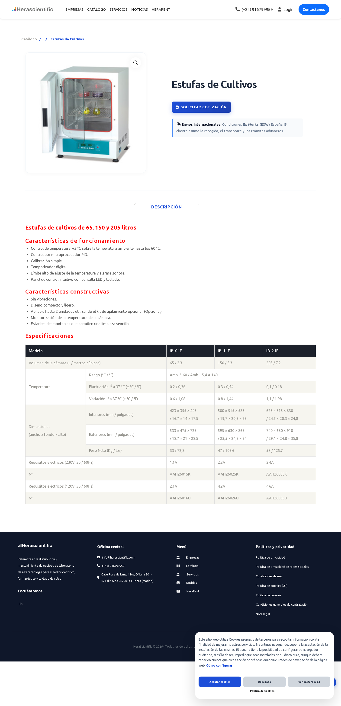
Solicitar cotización (203, 107)
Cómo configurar (219, 665)
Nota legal (263, 614)
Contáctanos (314, 9)
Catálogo (29, 39)
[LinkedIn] (21, 603)
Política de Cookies (262, 691)
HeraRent (192, 591)
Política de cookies (268, 595)
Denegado (264, 681)
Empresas (192, 557)
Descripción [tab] (166, 206)
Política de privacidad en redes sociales (282, 566)
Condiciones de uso (269, 576)
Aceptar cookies (219, 681)
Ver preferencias (309, 681)
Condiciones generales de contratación (282, 604)
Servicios (192, 574)
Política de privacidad (270, 557)
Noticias (191, 582)
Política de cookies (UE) (271, 585)
